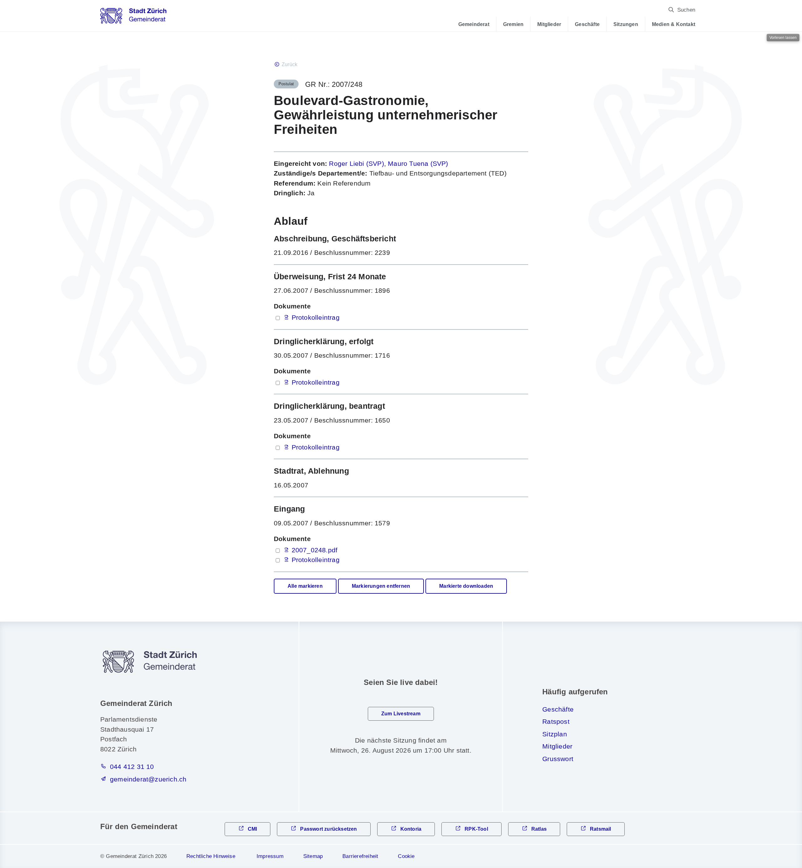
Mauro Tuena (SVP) (418, 163)
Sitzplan (554, 734)
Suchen (686, 10)
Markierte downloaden (466, 586)
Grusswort (557, 758)
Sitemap (313, 856)
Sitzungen (625, 24)
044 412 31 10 (132, 766)
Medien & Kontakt (673, 24)
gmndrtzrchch (148, 779)
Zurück (289, 64)
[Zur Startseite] (133, 18)
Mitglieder (549, 24)
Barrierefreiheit (360, 856)
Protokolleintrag (316, 317)
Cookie (406, 856)
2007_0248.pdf (315, 550)
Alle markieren (305, 586)
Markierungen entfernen (381, 586)
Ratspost (556, 721)
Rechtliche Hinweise (210, 856)
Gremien (513, 24)
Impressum (270, 856)
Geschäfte (587, 24)
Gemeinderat (473, 24)
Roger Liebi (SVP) (356, 163)
